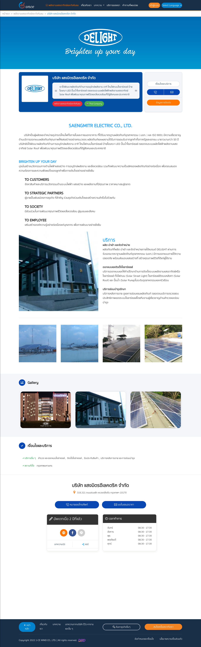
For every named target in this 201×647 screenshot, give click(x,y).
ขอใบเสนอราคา (125, 505)
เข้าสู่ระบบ (154, 5)
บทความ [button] (98, 5)
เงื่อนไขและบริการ (163, 84)
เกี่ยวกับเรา (86, 5)
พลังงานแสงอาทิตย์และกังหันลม (64, 5)
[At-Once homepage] (27, 5)
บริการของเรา (113, 5)
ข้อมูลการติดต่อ (163, 102)
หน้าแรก (6, 14)
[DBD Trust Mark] (81, 640)
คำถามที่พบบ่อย (130, 5)
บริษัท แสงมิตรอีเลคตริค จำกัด (61, 14)
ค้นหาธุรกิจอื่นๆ (122, 627)
